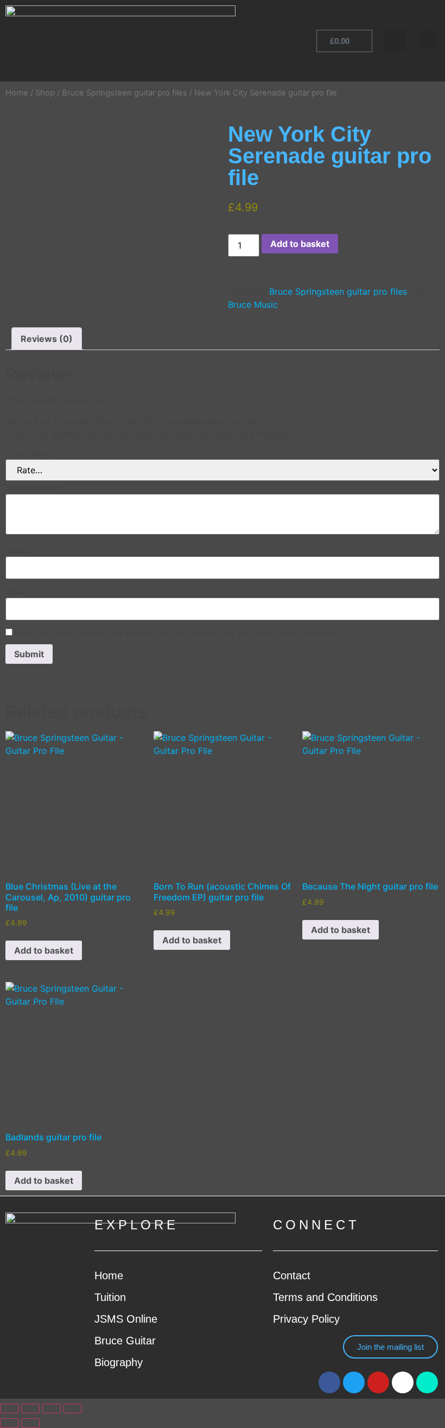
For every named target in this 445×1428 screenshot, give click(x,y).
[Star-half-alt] (427, 1382)
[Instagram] (403, 1382)
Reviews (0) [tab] (47, 338)
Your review (33, 488)
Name (20, 550)
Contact (291, 1275)
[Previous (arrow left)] (9, 1423)
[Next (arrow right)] (30, 1423)
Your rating (31, 453)
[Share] (51, 1408)
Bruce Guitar (125, 1341)
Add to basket (299, 243)
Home (16, 93)
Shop (45, 93)
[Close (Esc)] (72, 1408)
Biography (118, 1362)
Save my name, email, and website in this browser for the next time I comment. (177, 633)
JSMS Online (125, 1319)
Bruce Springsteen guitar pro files (124, 93)
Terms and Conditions (325, 1297)
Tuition (110, 1297)
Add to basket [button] (43, 950)
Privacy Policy (306, 1319)
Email (20, 591)
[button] (428, 39)
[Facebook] (329, 1382)
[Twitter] (354, 1382)
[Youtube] (378, 1382)
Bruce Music (253, 304)
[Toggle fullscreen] (30, 1408)
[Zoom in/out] (9, 1408)
